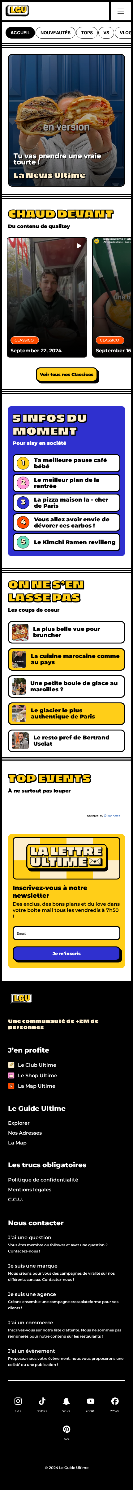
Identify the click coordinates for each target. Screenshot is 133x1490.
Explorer (19, 1123)
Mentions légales (29, 1190)
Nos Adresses (25, 1133)
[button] (120, 11)
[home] (17, 11)
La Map (17, 1143)
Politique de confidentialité (43, 1180)
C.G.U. (15, 1199)
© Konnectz (112, 816)
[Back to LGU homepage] (20, 999)
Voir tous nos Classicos (66, 374)
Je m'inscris (67, 953)
